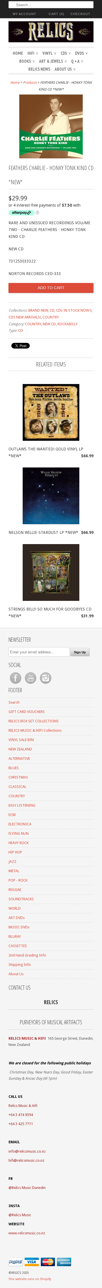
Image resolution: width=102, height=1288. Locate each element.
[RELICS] (51, 32)
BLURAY (14, 936)
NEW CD (49, 324)
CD (52, 310)
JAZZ (12, 861)
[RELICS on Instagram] (46, 684)
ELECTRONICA (19, 824)
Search (14, 702)
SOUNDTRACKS (21, 899)
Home (18, 53)
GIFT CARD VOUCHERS (26, 712)
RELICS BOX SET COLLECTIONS (33, 721)
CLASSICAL (17, 786)
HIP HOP (15, 852)
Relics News (39, 69)
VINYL (49, 53)
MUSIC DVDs (18, 927)
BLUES (13, 768)
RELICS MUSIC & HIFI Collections (34, 730)
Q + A (77, 61)
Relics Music (21, 1215)
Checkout (80, 14)
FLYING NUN (18, 833)
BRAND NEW (38, 310)
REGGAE (14, 890)
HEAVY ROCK (18, 843)
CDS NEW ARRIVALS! (24, 317)
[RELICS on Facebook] (16, 684)
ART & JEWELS (53, 61)
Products (30, 83)
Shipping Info (19, 964)
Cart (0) (56, 14)
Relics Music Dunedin (29, 1188)
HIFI (32, 53)
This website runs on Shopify (29, 1279)
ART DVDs (16, 918)
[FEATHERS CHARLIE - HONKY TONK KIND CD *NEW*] (51, 157)
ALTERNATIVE (19, 758)
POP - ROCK (17, 880)
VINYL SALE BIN (21, 740)
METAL (13, 871)
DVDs (81, 53)
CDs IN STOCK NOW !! (74, 310)
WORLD (14, 908)
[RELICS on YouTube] (31, 684)
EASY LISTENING (21, 805)
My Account (24, 14)
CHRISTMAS (18, 777)
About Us (65, 69)
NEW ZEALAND (20, 749)
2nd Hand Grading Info (27, 955)
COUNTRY (50, 317)
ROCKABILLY (68, 324)
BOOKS (27, 61)
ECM (12, 815)
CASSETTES (17, 946)
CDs (66, 53)
